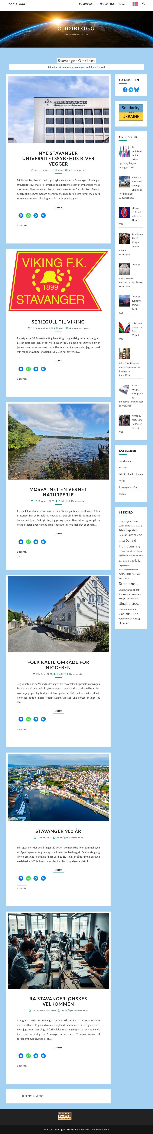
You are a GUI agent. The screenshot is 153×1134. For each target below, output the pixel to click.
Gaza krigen (125, 460)
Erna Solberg (134, 546)
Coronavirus (134, 535)
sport (136, 589)
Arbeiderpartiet (128, 530)
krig (138, 560)
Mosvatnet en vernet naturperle (58, 492)
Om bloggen (85, 3)
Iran (120, 555)
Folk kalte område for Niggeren (58, 664)
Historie (123, 467)
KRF (133, 561)
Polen (120, 578)
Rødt (137, 585)
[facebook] (125, 89)
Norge (122, 480)
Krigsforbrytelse (124, 565)
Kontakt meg (107, 3)
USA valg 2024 (131, 609)
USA (135, 604)
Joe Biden (133, 555)
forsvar (123, 551)
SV (140, 594)
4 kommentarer (79, 328)
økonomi (124, 623)
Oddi (61, 170)
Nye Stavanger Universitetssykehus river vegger (58, 158)
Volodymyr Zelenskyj (129, 618)
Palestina (136, 574)
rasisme (126, 578)
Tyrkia (128, 598)
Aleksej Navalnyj (136, 526)
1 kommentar (77, 170)
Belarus (123, 535)
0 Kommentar (77, 501)
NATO (122, 573)
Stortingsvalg (133, 594)
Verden (122, 493)
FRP (134, 551)
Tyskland (134, 598)
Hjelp (122, 3)
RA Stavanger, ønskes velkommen (58, 1001)
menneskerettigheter (128, 569)
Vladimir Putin (128, 614)
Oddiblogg (17, 4)
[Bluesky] (136, 89)
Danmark (122, 541)
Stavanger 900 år (58, 831)
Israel (125, 555)
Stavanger (123, 594)
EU (120, 551)
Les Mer (59, 207)
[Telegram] (131, 89)
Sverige (122, 598)
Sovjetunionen (126, 589)
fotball (129, 551)
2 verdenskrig (123, 522)
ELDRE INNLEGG (34, 1096)
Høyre (139, 551)
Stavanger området (129, 487)
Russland (127, 584)
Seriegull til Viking (58, 321)
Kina (129, 561)
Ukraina (125, 603)
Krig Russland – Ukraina (131, 474)
